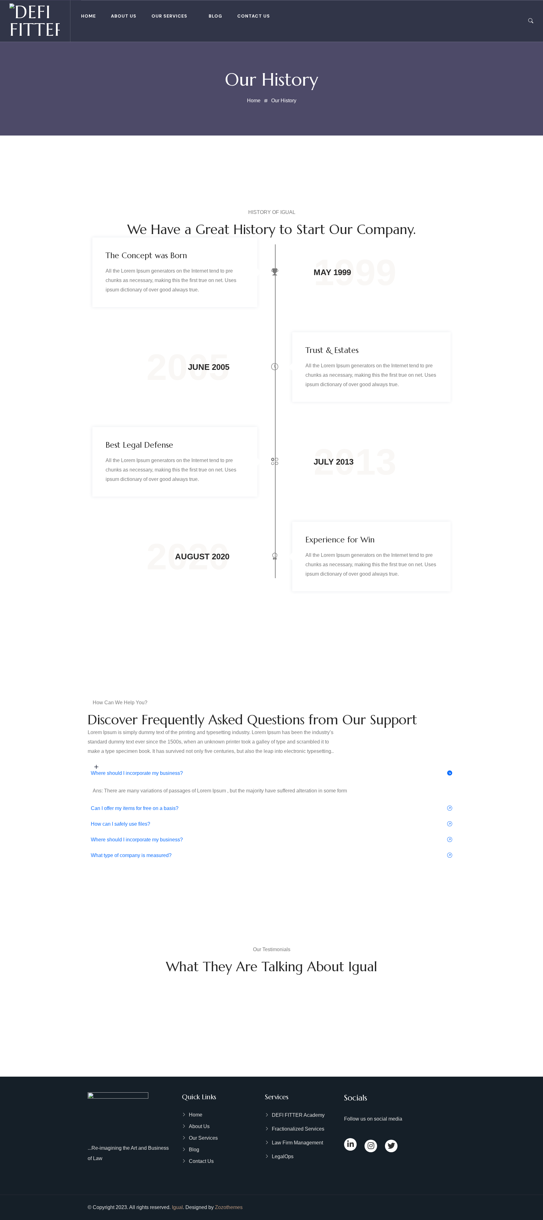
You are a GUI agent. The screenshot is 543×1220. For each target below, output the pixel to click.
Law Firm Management (297, 1142)
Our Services (169, 16)
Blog (215, 16)
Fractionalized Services (298, 1129)
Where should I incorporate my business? (137, 773)
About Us (123, 16)
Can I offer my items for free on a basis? (134, 808)
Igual (177, 1207)
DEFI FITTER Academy (298, 1115)
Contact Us (253, 16)
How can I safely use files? (120, 824)
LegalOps (282, 1156)
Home (88, 16)
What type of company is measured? (131, 855)
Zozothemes (229, 1207)
